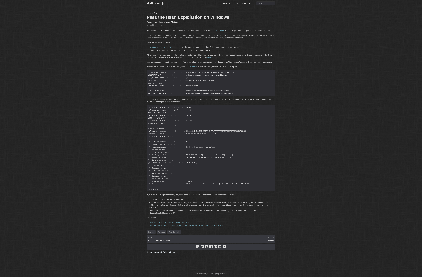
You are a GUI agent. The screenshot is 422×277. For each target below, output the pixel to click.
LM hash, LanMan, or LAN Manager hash (165, 47)
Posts (156, 13)
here (209, 57)
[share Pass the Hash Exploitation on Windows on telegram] (219, 246)
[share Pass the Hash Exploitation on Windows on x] (197, 246)
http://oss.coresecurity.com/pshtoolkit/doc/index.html (169, 222)
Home (149, 13)
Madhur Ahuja (155, 3)
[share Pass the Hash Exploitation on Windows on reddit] (206, 246)
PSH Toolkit (192, 66)
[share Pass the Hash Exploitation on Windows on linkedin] (202, 246)
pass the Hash (218, 30)
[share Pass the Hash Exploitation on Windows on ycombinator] (224, 246)
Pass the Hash (174, 232)
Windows (161, 232)
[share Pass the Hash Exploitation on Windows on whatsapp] (215, 246)
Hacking (151, 232)
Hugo (218, 274)
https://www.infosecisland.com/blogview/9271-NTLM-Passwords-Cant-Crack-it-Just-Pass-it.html (186, 225)
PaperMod (224, 274)
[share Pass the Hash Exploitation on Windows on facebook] (211, 246)
